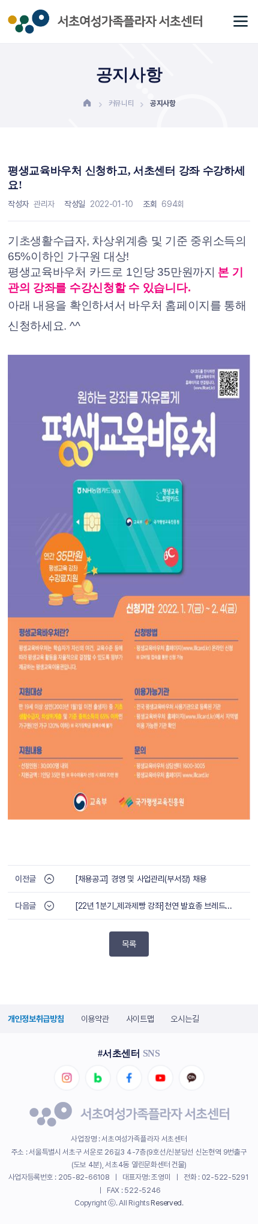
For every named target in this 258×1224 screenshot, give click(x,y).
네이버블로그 (98, 1078)
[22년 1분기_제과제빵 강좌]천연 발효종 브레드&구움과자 (155, 906)
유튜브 (160, 1078)
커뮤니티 (121, 103)
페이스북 (129, 1078)
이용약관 (95, 1019)
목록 (129, 944)
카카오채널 (191, 1078)
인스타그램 (66, 1078)
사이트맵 (140, 1019)
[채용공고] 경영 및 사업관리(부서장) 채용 (140, 879)
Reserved (166, 1202)
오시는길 (184, 1019)
